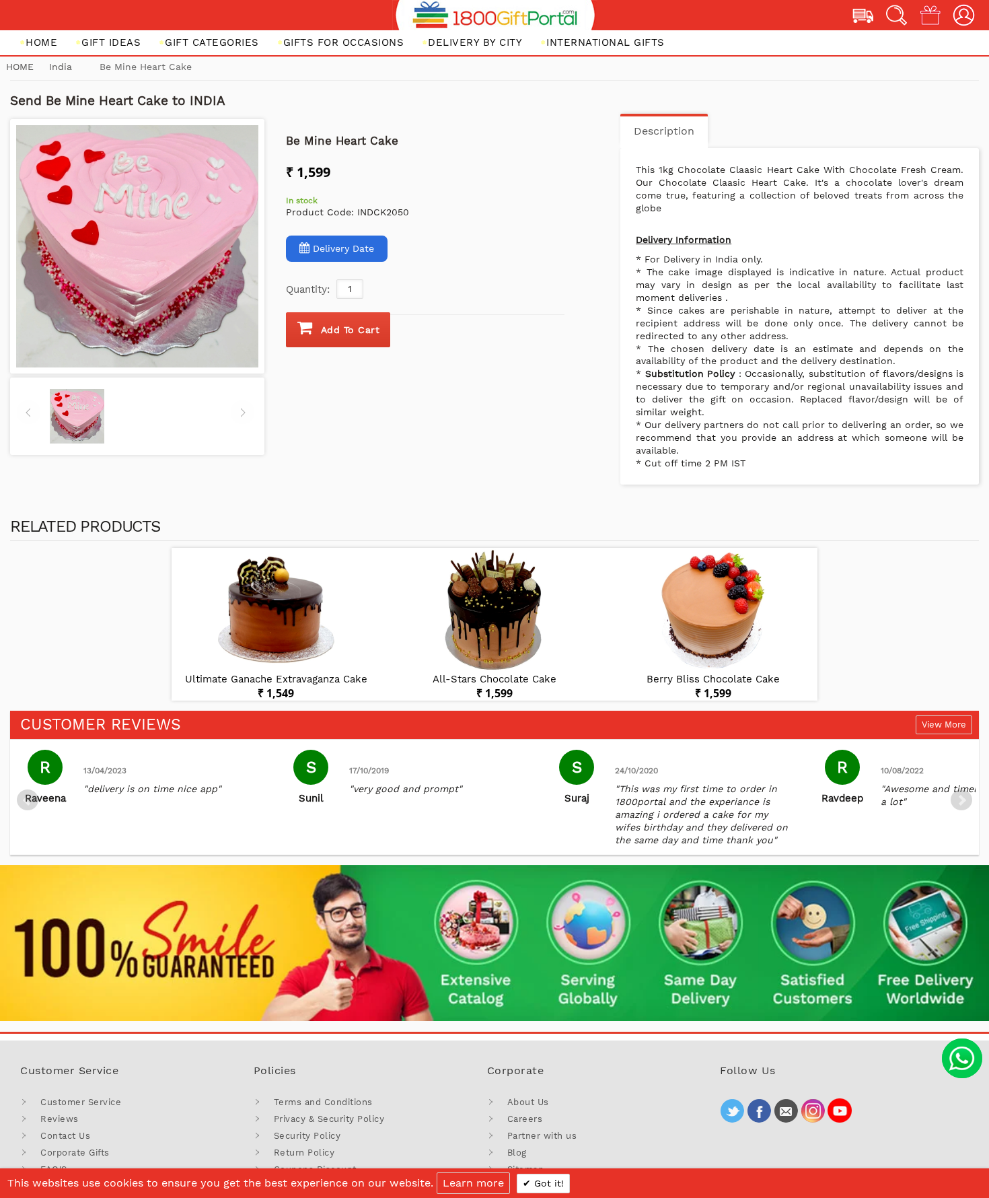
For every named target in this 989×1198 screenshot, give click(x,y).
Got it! (547, 1183)
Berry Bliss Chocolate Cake (713, 679)
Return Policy (304, 1153)
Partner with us (542, 1136)
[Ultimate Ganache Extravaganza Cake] (276, 610)
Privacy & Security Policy (329, 1119)
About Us (528, 1102)
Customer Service (80, 1102)
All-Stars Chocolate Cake (494, 679)
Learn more (473, 1182)
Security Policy (307, 1136)
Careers (525, 1119)
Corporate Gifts (75, 1153)
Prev (27, 800)
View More (944, 724)
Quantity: (308, 289)
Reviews (59, 1119)
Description (664, 131)
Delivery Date (343, 248)
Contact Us (65, 1136)
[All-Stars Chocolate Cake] (494, 610)
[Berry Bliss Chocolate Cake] (713, 610)
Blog (517, 1153)
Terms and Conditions (323, 1102)
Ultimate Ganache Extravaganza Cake (276, 679)
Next (961, 800)
